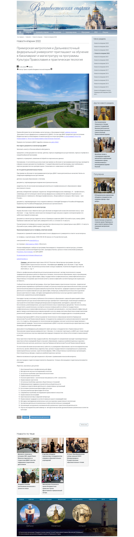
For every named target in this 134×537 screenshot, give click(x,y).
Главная (21, 499)
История (82, 526)
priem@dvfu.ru (34, 240)
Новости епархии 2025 (101, 43)
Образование (85, 32)
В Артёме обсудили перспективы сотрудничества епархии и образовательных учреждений (52, 457)
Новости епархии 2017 (101, 70)
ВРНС (96, 32)
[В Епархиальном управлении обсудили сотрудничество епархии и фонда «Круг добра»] (104, 193)
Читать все (84, 424)
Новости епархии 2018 (101, 67)
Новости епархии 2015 (101, 77)
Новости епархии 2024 (101, 46)
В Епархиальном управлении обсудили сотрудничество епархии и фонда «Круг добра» (104, 198)
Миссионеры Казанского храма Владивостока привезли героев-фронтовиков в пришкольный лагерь (52, 488)
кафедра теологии (71, 132)
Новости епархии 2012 (101, 87)
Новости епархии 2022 (50, 37)
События (28, 32)
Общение (105, 32)
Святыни (29, 526)
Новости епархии (37, 37)
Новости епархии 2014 (101, 80)
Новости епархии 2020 (101, 60)
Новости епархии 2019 (101, 63)
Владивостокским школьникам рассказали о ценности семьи (26, 486)
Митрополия (57, 32)
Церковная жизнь (71, 32)
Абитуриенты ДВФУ (32, 244)
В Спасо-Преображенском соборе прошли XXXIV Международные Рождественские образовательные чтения (75, 458)
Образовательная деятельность (40, 417)
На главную (20, 37)
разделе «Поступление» (25, 252)
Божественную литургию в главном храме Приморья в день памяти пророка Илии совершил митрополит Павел (104, 224)
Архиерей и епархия (42, 32)
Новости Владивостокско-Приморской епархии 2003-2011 (103, 92)
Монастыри (56, 526)
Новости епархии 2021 (101, 57)
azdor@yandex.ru (22, 259)
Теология (25, 417)
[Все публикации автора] (51, 69)
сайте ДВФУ (55, 142)
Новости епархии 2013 (101, 83)
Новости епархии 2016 (101, 73)
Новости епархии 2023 (101, 50)
